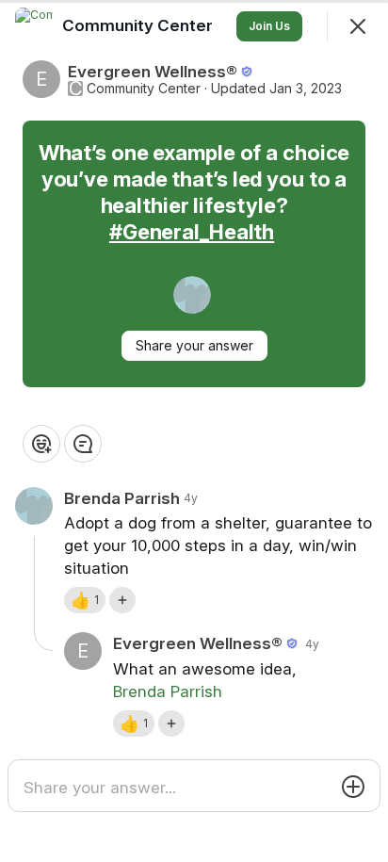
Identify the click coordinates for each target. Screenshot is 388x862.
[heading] (139, 25)
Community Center (144, 88)
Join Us (269, 26)
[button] (84, 600)
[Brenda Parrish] (192, 295)
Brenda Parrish (167, 691)
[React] (41, 444)
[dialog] (194, 431)
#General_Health (191, 232)
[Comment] (83, 444)
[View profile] (34, 26)
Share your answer (194, 345)
